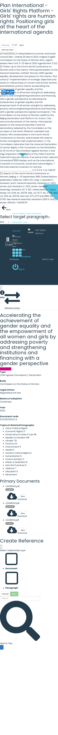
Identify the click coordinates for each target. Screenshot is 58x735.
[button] (2, 294)
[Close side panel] (1, 288)
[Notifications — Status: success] (7, 239)
